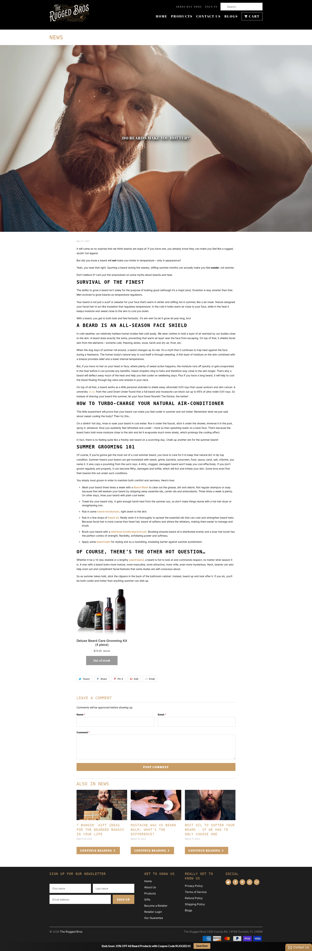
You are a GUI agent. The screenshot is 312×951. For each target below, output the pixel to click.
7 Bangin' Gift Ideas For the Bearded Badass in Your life (100, 829)
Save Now (202, 945)
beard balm (103, 541)
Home (161, 16)
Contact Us (208, 16)
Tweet (86, 678)
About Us (150, 887)
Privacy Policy (194, 886)
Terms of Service (196, 892)
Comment (83, 732)
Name (81, 714)
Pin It (120, 678)
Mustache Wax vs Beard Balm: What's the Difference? (153, 829)
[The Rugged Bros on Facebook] (235, 882)
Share (103, 678)
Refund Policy (194, 898)
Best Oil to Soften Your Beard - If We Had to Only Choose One (210, 829)
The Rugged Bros (71, 931)
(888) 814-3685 (189, 6)
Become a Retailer (156, 905)
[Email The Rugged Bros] (256, 882)
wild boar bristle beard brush (129, 531)
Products (182, 16)
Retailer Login (153, 912)
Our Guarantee (153, 918)
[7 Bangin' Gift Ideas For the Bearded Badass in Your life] (102, 805)
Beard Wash (141, 487)
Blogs (231, 16)
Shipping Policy (195, 904)
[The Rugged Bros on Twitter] (228, 882)
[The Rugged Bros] (69, 15)
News (56, 37)
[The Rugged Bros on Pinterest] (242, 882)
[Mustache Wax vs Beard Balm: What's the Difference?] (156, 805)
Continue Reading (96, 850)
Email (152, 678)
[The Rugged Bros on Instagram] (249, 882)
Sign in (211, 6)
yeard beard (136, 559)
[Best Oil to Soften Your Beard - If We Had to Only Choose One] (210, 805)
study (92, 391)
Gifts (147, 899)
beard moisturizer (108, 511)
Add (136, 678)
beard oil (113, 517)
